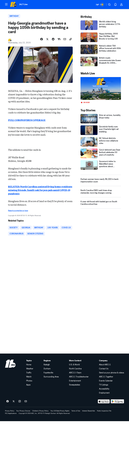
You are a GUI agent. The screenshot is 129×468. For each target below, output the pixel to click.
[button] (6, 4)
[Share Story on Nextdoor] (59, 39)
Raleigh (47, 365)
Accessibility (104, 389)
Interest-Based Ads (88, 411)
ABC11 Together (106, 377)
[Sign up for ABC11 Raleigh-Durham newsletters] (25, 401)
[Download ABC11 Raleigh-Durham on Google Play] (117, 401)
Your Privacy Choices (23, 411)
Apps (28, 385)
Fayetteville (48, 373)
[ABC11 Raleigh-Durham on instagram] (19, 401)
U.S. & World (74, 365)
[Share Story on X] (47, 39)
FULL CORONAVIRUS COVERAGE (26, 120)
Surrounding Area (51, 377)
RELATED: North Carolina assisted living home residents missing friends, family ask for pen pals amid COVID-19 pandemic (40, 190)
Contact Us (103, 369)
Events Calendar (106, 381)
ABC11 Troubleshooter (79, 377)
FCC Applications (11, 413)
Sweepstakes (74, 385)
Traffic (28, 373)
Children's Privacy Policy (40, 411)
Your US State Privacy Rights (60, 411)
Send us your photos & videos (111, 373)
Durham (47, 369)
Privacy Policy (9, 411)
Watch (28, 377)
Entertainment (75, 381)
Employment (104, 393)
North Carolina (75, 369)
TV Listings (103, 385)
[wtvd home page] (10, 364)
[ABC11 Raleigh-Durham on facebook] (7, 401)
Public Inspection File (104, 411)
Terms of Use (75, 411)
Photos (29, 381)
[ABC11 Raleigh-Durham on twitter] (13, 401)
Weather (29, 369)
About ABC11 (105, 365)
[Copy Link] (70, 39)
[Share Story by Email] (65, 39)
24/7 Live (23, 4)
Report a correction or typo (18, 210)
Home (28, 365)
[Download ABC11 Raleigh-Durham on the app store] (104, 401)
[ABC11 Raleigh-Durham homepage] (13, 4)
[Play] (100, 88)
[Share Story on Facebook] (41, 39)
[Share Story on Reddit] (53, 39)
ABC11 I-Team (75, 373)
